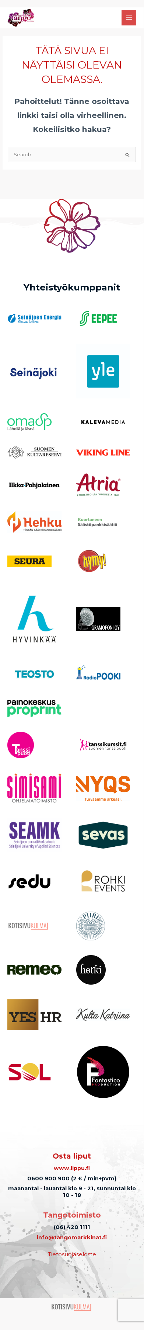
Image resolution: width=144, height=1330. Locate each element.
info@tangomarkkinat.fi (72, 1237)
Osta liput (72, 1156)
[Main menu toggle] (129, 17)
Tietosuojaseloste (72, 1254)
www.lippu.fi (72, 1168)
